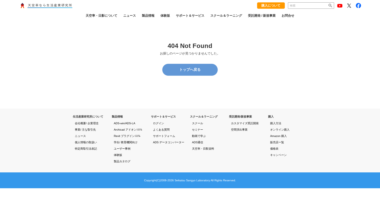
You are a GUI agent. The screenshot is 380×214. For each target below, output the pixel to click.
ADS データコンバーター (168, 142)
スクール (197, 123)
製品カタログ (122, 161)
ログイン (158, 123)
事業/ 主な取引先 (85, 129)
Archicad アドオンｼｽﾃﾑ (128, 129)
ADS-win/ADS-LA (124, 123)
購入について (270, 5)
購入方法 (275, 123)
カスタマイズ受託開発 (245, 123)
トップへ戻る (190, 70)
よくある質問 (161, 129)
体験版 (118, 155)
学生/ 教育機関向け (126, 142)
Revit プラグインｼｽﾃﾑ (127, 136)
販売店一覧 (277, 142)
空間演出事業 (239, 129)
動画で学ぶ (199, 136)
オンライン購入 (280, 129)
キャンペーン (278, 155)
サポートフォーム (164, 136)
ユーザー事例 (122, 148)
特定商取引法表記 (86, 148)
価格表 (274, 148)
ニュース (80, 136)
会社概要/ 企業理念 (87, 123)
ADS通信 (197, 142)
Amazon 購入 (278, 136)
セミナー (197, 129)
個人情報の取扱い (86, 142)
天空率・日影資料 (203, 148)
